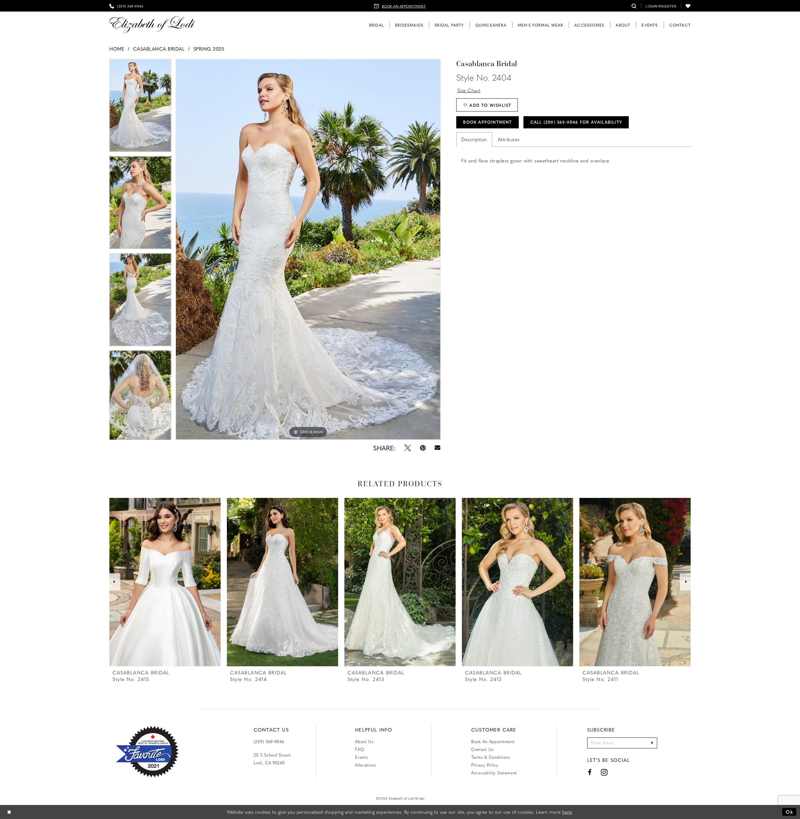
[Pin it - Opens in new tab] (422, 448)
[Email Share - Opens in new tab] (437, 447)
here (567, 811)
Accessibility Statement (494, 773)
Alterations (365, 765)
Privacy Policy (484, 765)
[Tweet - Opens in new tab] (408, 448)
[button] (661, 6)
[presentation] (165, 582)
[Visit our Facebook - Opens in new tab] (589, 772)
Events (361, 757)
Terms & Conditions (490, 757)
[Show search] (634, 6)
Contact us (482, 749)
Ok (789, 811)
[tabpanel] (140, 107)
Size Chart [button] (469, 90)
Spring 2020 (208, 48)
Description (474, 139)
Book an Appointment (492, 741)
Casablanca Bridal (159, 48)
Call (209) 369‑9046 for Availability (576, 122)
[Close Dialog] (9, 812)
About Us (364, 741)
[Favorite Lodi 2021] (159, 751)
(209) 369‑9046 (269, 741)
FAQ (359, 749)
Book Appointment (487, 122)
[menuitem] (126, 6)
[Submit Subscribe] (652, 742)
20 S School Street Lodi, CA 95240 (272, 759)
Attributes (509, 139)
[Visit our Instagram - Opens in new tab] (604, 772)
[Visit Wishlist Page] (688, 6)
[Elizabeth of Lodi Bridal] (152, 24)
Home (116, 48)
